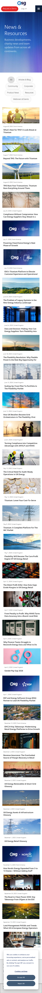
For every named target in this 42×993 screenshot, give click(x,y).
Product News (13, 93)
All (11, 80)
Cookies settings (21, 971)
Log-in (24, 9)
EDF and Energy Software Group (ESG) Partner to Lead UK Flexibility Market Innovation (19, 700)
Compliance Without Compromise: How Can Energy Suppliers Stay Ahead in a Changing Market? (20, 217)
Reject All (21, 983)
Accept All (21, 977)
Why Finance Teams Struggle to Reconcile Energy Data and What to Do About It (20, 644)
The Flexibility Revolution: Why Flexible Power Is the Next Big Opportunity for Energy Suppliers (20, 360)
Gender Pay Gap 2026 (13, 671)
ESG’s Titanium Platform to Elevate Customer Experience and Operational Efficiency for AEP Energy (21, 274)
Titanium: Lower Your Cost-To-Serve (20, 501)
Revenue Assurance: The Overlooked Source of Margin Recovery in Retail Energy (19, 758)
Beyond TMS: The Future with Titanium (20, 159)
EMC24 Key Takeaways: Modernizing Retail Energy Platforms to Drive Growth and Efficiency (22, 729)
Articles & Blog (24, 80)
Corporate (28, 86)
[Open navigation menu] (38, 7)
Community (13, 86)
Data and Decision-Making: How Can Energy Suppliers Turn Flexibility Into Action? (20, 331)
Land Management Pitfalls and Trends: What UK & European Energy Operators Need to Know (20, 928)
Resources (29, 93)
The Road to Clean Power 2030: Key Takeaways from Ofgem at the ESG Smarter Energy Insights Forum (19, 899)
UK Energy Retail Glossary (15, 841)
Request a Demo (10, 9)
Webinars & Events (21, 99)
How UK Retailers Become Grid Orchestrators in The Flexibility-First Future (19, 417)
